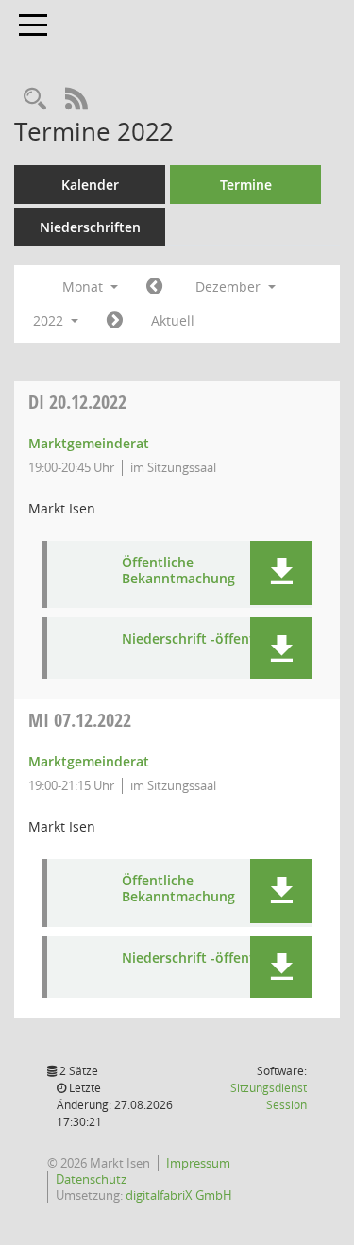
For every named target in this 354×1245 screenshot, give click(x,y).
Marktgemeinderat (88, 443)
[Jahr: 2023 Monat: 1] (115, 321)
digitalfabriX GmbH (179, 1194)
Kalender (90, 184)
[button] (281, 573)
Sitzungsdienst (268, 1096)
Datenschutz (91, 1178)
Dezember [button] (229, 286)
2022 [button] (50, 320)
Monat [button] (84, 286)
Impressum (198, 1162)
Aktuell (172, 320)
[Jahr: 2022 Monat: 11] (154, 287)
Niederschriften (90, 227)
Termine (246, 184)
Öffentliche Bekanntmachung (178, 571)
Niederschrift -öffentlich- (202, 639)
